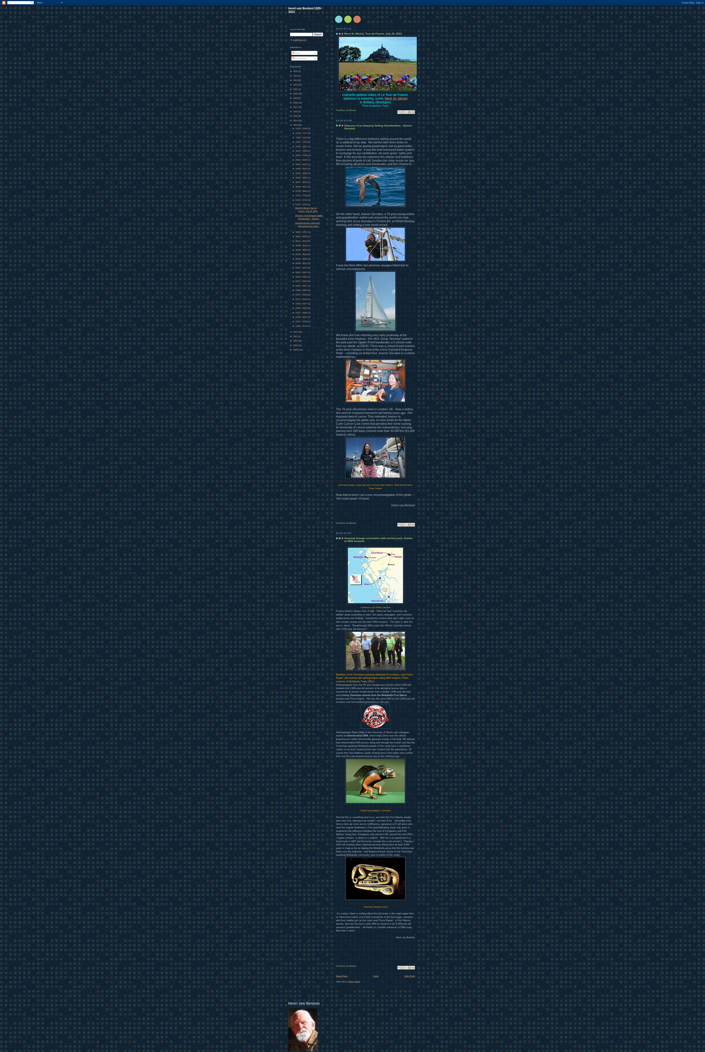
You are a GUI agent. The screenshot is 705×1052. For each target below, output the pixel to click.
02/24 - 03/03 (302, 295)
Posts (297, 53)
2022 (295, 85)
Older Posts (409, 976)
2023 (295, 80)
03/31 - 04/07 (302, 272)
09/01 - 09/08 (302, 173)
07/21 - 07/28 (302, 195)
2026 (295, 71)
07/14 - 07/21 (302, 200)
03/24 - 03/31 (302, 277)
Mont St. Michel (396, 98)
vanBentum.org (299, 40)
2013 (295, 125)
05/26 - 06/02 (302, 250)
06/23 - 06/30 (302, 236)
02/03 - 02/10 (302, 308)
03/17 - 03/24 (302, 281)
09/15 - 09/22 (302, 164)
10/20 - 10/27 (302, 146)
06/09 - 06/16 (302, 245)
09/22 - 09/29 (302, 160)
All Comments (300, 58)
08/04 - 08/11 (302, 187)
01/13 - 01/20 (302, 321)
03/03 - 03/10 (302, 290)
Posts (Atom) (354, 982)
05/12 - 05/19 (302, 259)
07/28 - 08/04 (302, 191)
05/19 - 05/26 (302, 254)
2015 (295, 116)
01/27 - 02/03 (302, 313)
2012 (295, 332)
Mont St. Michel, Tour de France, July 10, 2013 (373, 33)
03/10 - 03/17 (302, 286)
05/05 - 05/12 (302, 263)
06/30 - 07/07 (302, 232)
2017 (295, 107)
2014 (295, 120)
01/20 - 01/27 (302, 317)
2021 (295, 89)
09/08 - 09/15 (302, 169)
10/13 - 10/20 (302, 151)
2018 (295, 103)
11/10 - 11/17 (302, 133)
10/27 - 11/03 (302, 142)
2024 (295, 76)
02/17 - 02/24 (302, 299)
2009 (295, 345)
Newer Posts (342, 976)
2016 (295, 111)
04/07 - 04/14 (302, 268)
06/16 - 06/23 (302, 241)
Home (376, 976)
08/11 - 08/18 (302, 182)
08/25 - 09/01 (302, 178)
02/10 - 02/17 (302, 304)
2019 (295, 98)
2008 (295, 350)
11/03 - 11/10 (302, 137)
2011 (295, 336)
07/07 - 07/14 (302, 204)
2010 (295, 341)
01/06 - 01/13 (302, 326)
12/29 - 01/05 (302, 128)
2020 (295, 94)
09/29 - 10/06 (302, 155)
